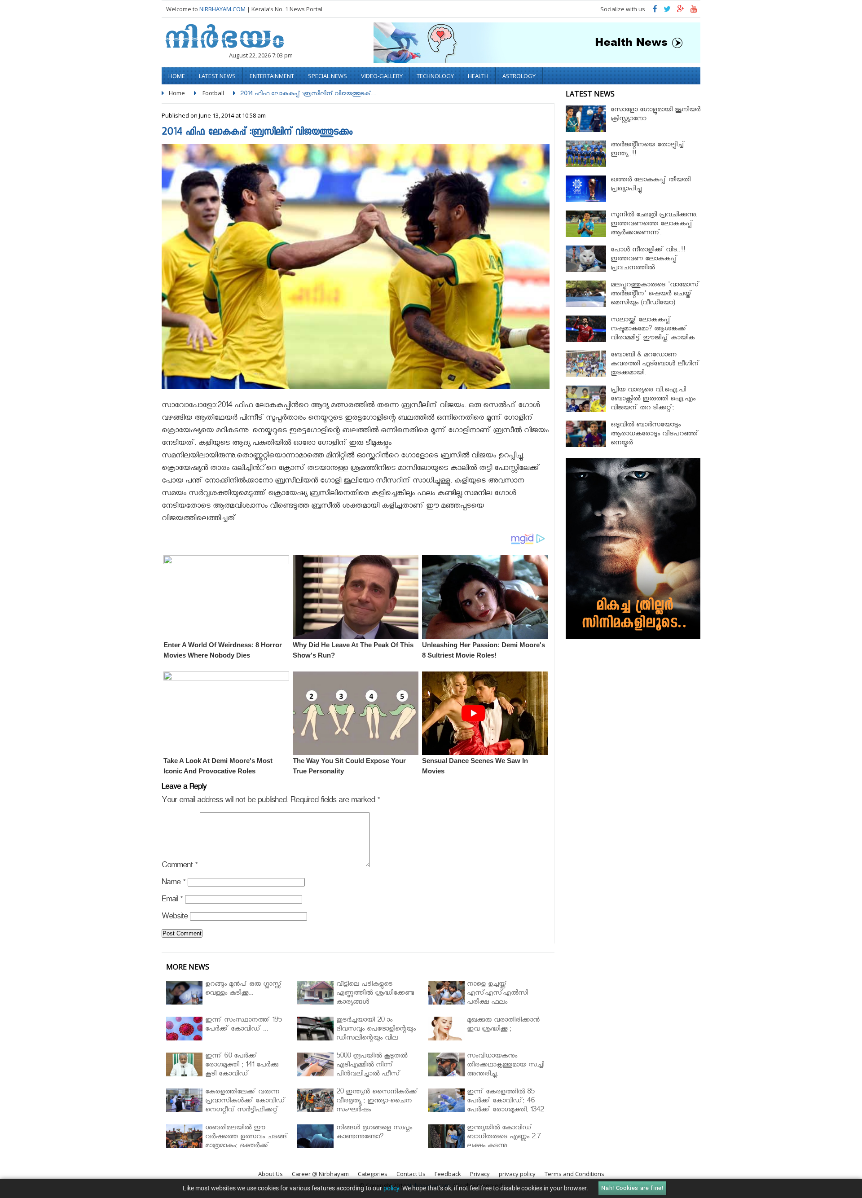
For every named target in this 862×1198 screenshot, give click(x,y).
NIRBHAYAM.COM (222, 9)
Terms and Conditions (574, 1174)
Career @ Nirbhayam (320, 1174)
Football (213, 93)
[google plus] (680, 11)
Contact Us (411, 1174)
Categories (372, 1174)
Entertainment (272, 76)
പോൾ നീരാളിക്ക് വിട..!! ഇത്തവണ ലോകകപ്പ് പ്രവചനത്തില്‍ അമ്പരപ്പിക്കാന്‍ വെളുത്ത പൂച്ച (655, 264)
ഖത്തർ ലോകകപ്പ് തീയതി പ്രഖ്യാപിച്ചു (650, 185)
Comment (180, 866)
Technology (435, 76)
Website (175, 917)
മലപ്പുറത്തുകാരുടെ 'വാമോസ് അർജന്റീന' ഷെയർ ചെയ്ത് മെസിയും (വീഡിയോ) (655, 295)
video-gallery (382, 76)
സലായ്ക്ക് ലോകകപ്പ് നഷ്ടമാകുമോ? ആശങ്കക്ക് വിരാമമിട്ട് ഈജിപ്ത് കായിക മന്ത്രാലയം (653, 334)
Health (478, 76)
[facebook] (655, 11)
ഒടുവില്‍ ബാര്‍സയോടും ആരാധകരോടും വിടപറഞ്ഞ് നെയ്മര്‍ (655, 435)
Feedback (448, 1174)
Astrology (519, 76)
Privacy (480, 1174)
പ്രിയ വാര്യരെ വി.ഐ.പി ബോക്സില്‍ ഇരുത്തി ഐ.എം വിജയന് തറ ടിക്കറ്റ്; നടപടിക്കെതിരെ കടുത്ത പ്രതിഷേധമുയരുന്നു (653, 409)
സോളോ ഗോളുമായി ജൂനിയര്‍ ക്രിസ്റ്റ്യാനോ (655, 115)
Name (173, 883)
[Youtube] (693, 11)
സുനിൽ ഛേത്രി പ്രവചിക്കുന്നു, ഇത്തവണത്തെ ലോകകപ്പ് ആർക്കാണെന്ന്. (654, 225)
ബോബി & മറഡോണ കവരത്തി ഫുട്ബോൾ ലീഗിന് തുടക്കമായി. (655, 365)
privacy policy (517, 1174)
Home (176, 76)
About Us (270, 1174)
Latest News (217, 76)
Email (172, 900)
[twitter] (667, 11)
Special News (327, 76)
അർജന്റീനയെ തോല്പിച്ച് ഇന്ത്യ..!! (648, 150)
